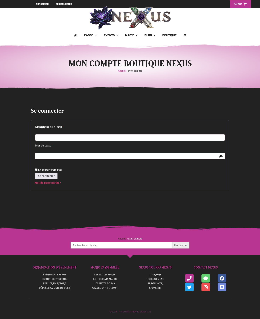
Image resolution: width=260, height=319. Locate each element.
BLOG (148, 35)
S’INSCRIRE (42, 4)
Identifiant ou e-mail (56, 126)
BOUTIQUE (169, 35)
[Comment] (205, 278)
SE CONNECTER (64, 4)
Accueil (122, 71)
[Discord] (222, 287)
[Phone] (189, 278)
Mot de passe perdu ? (48, 183)
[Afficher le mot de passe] (221, 156)
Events (109, 35)
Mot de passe (51, 145)
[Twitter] (189, 287)
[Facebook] (222, 278)
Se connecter (46, 176)
